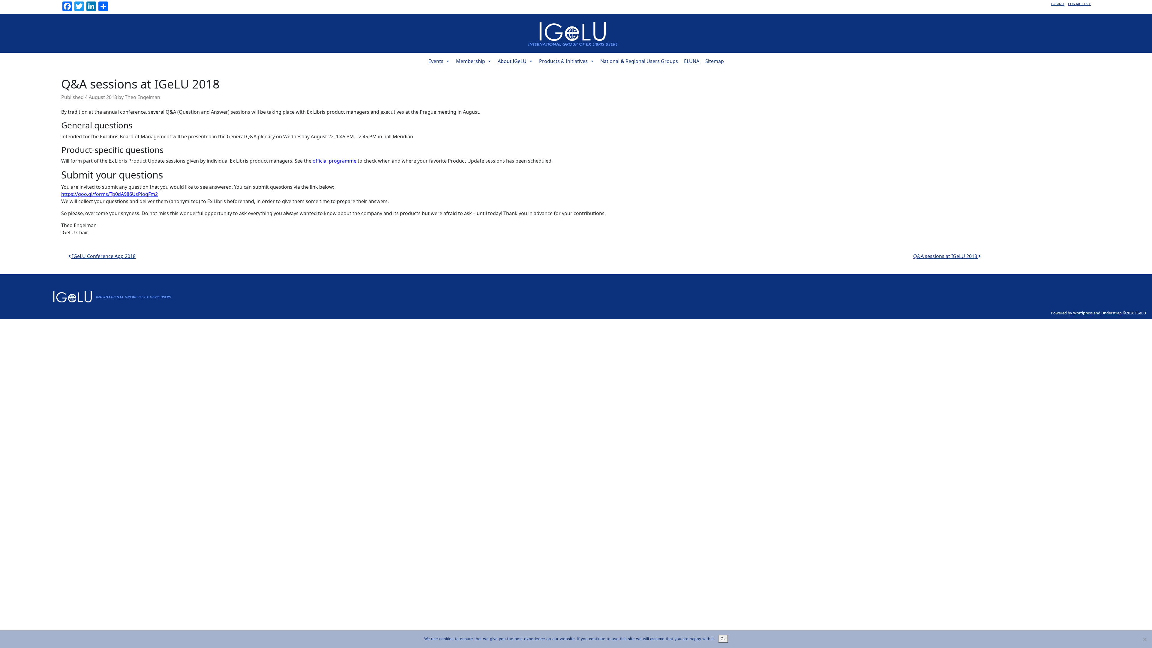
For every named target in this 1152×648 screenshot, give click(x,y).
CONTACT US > (1079, 4)
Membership (470, 61)
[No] (1145, 639)
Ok (723, 638)
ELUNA (691, 61)
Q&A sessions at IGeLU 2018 (945, 256)
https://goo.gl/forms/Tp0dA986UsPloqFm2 (109, 194)
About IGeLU (512, 61)
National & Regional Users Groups (639, 61)
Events (435, 61)
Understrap (1111, 313)
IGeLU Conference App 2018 (103, 256)
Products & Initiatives (563, 61)
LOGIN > (1057, 4)
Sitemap (714, 61)
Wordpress (1083, 313)
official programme (334, 161)
